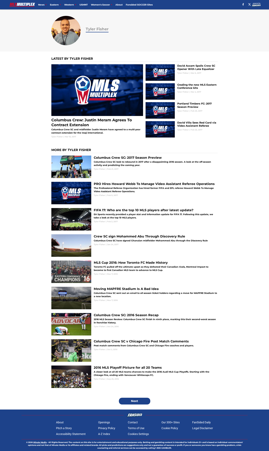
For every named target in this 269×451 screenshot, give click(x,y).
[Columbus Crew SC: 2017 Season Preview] (134, 167)
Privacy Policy (106, 428)
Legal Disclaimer (202, 428)
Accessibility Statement (71, 434)
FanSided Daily (201, 422)
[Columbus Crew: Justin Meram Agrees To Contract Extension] (97, 101)
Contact (133, 422)
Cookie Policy (169, 428)
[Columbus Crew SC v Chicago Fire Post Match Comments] (134, 350)
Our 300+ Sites (170, 422)
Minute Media (40, 442)
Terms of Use (136, 428)
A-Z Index (104, 434)
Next (134, 401)
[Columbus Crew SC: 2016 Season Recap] (134, 324)
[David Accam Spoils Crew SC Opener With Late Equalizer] (182, 72)
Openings (104, 422)
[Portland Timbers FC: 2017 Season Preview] (182, 110)
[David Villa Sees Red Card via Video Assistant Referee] (182, 129)
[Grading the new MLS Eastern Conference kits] (182, 91)
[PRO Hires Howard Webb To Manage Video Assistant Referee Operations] (134, 193)
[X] (249, 4)
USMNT (83, 4)
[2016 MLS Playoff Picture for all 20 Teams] (134, 377)
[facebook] (243, 4)
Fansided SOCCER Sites (139, 4)
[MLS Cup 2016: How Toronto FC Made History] (134, 272)
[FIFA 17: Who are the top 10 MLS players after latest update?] (134, 219)
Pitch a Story (64, 428)
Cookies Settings (138, 434)
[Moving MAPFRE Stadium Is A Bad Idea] (134, 298)
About (119, 4)
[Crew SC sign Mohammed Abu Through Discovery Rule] (134, 245)
